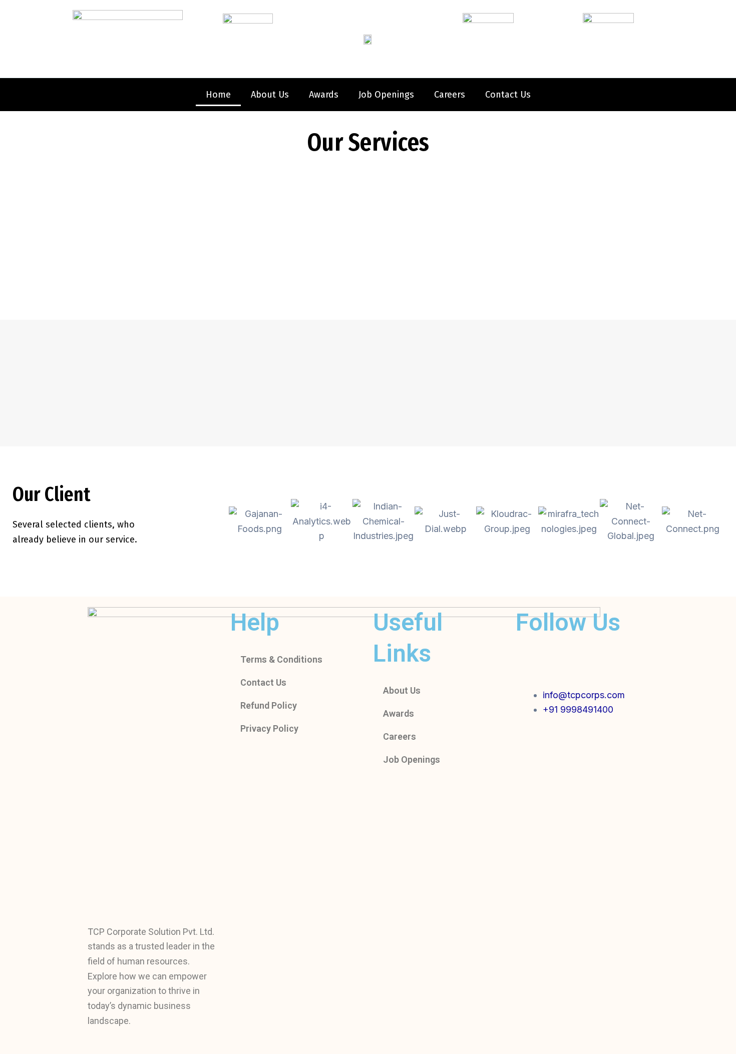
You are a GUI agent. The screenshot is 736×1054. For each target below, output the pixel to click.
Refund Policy (268, 705)
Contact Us (508, 94)
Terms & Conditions (281, 659)
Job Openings (386, 94)
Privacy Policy (269, 728)
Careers (449, 94)
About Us (270, 94)
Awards (323, 94)
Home (218, 94)
